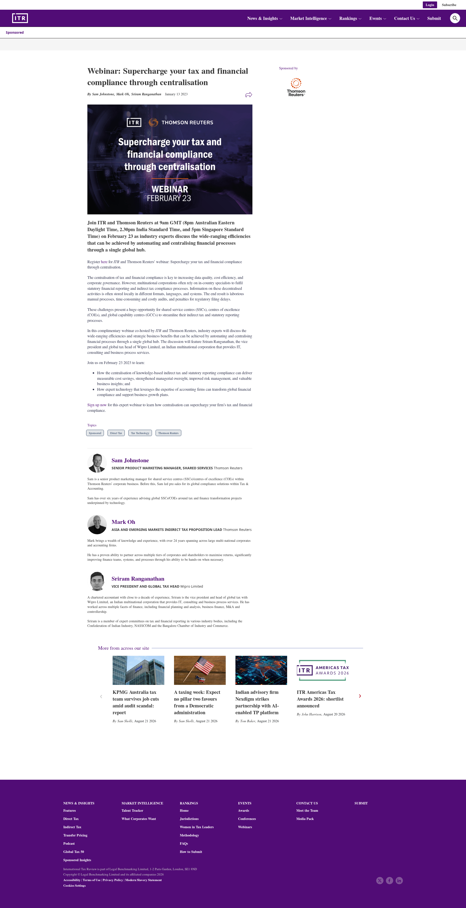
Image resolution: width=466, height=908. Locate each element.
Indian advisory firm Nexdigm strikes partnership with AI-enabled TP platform (257, 702)
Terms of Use (91, 879)
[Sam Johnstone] (99, 463)
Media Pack (305, 818)
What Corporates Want (139, 818)
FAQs (184, 843)
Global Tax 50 (73, 851)
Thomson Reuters (168, 433)
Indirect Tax (72, 827)
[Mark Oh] (99, 524)
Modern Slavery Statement (143, 879)
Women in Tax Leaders (197, 827)
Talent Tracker (132, 810)
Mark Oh (122, 94)
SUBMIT (361, 803)
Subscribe (449, 4)
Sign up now (97, 404)
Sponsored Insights (77, 860)
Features (69, 810)
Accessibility (72, 879)
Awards (243, 810)
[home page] (31, 18)
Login (430, 4)
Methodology (189, 835)
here (104, 261)
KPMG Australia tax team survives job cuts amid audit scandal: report (136, 702)
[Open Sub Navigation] (281, 18)
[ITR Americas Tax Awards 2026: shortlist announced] (323, 670)
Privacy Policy (113, 879)
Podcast (69, 843)
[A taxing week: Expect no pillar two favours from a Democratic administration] (200, 670)
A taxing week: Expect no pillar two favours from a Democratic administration (197, 702)
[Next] (359, 696)
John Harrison (311, 714)
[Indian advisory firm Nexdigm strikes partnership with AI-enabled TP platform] (261, 670)
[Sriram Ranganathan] (99, 581)
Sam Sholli (124, 721)
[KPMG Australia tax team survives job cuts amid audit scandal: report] (138, 670)
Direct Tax (116, 433)
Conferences (247, 818)
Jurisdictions (189, 818)
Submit (434, 18)
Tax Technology (140, 433)
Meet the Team (307, 810)
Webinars (245, 827)
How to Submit (191, 851)
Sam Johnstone (130, 460)
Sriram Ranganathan (146, 94)
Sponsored (15, 32)
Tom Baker (247, 721)
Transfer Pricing (75, 835)
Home (184, 810)
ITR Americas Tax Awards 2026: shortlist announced (320, 699)
